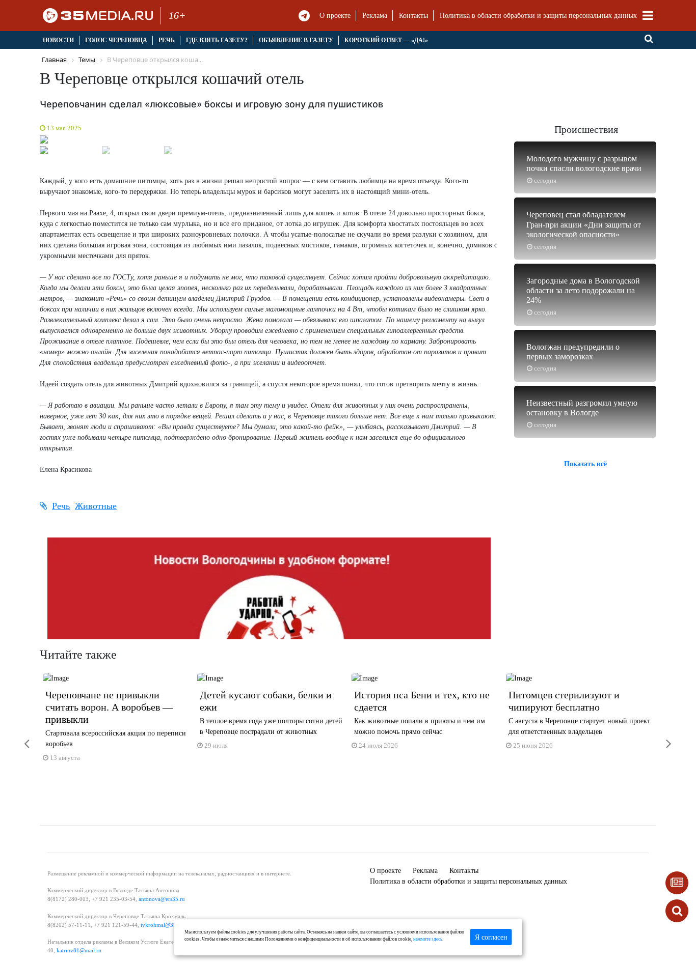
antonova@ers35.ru (162, 899)
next (661, 737)
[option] (117, 722)
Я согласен (491, 937)
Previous (27, 142)
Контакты (413, 15)
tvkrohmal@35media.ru (169, 925)
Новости (58, 40)
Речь (166, 40)
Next (511, 142)
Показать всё (585, 464)
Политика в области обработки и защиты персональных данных (538, 15)
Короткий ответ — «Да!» (386, 40)
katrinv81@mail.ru (79, 950)
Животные (96, 506)
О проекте (335, 15)
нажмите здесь (427, 939)
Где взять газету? (217, 40)
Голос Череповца (116, 40)
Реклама (374, 15)
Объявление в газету (296, 40)
